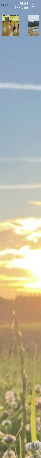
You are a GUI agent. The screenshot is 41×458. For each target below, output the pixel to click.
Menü (34, 6)
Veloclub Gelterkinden (21, 5)
